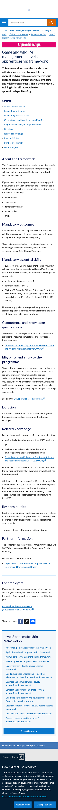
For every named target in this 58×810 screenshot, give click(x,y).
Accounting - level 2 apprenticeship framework (28, 647)
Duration (8, 129)
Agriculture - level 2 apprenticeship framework (28, 652)
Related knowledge (13, 133)
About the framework (14, 106)
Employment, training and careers (25, 30)
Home (4, 30)
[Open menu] (4, 22)
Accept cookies (44, 804)
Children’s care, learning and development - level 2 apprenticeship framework (29, 699)
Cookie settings (10, 757)
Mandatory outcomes (14, 111)
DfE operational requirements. (29, 398)
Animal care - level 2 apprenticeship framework (28, 656)
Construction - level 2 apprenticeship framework (29, 713)
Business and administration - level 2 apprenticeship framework (23, 683)
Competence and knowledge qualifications (24, 120)
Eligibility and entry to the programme (22, 124)
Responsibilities (12, 138)
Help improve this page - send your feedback (23, 745)
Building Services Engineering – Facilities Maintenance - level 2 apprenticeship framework (29, 675)
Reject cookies (22, 804)
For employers (11, 147)
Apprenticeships (38, 34)
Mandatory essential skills (16, 115)
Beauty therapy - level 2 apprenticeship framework (24, 667)
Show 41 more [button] (27, 731)
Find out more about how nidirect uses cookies (24, 796)
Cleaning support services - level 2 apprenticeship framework (29, 707)
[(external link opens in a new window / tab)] (20, 621)
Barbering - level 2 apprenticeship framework (27, 661)
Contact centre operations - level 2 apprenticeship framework (22, 720)
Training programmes (18, 34)
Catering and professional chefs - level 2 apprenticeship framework (25, 691)
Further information (13, 142)
